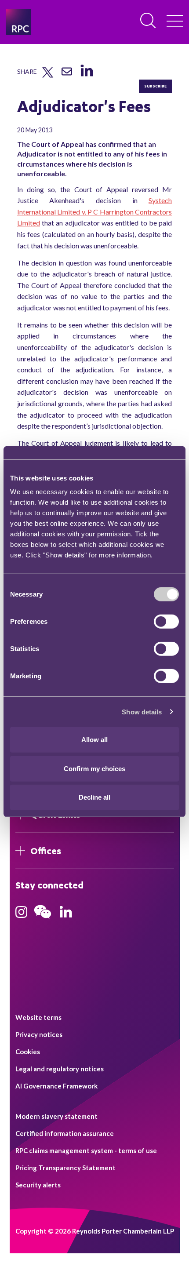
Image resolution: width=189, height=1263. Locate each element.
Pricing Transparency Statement (65, 1168)
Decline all (94, 797)
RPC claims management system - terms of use (86, 1150)
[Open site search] (148, 21)
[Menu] (175, 22)
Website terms (38, 1017)
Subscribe (155, 86)
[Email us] (67, 74)
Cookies (27, 1052)
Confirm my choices (94, 768)
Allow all (94, 739)
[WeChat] (43, 920)
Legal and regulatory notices (59, 1069)
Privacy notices (38, 1034)
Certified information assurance (64, 1133)
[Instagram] (21, 915)
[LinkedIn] (86, 76)
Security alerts (38, 1185)
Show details (142, 711)
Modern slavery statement (56, 1116)
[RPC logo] (18, 22)
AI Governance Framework (56, 1086)
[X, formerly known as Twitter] (47, 75)
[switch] (166, 622)
